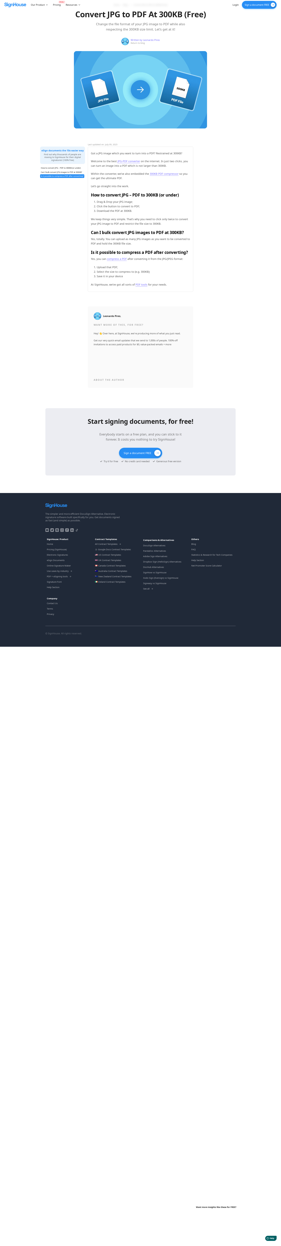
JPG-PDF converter (129, 161)
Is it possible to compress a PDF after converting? (62, 176)
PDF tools (141, 284)
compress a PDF (117, 259)
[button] (39, 5)
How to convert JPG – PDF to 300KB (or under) (61, 168)
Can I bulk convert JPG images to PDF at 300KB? (61, 172)
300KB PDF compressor (164, 173)
